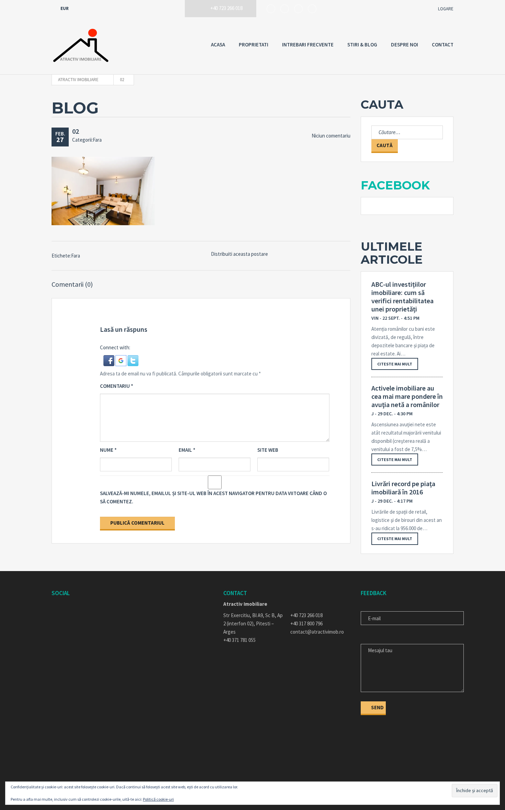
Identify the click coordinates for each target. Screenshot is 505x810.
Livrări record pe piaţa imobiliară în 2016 (403, 488)
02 (75, 131)
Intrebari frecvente (308, 44)
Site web (267, 450)
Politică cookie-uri (158, 799)
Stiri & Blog (362, 44)
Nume (108, 450)
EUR (65, 8)
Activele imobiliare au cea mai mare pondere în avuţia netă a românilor (407, 396)
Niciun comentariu (331, 135)
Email (187, 450)
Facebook (395, 185)
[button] (109, 360)
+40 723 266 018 (306, 615)
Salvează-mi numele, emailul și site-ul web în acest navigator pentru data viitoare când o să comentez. (213, 497)
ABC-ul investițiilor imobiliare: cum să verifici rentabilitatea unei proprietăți (402, 296)
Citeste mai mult (394, 363)
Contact (442, 44)
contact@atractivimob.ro (317, 631)
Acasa (218, 44)
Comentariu (116, 386)
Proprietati (253, 44)
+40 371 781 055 (239, 640)
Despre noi (404, 44)
